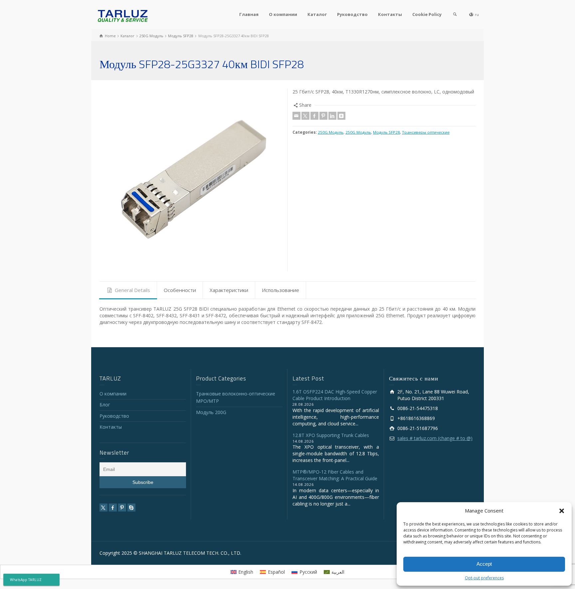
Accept (484, 564)
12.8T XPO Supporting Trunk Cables (330, 435)
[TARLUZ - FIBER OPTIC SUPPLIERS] (123, 15)
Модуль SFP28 (386, 132)
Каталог (317, 14)
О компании (283, 14)
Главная (249, 14)
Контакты (390, 14)
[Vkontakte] (341, 116)
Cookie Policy (427, 14)
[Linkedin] (332, 116)
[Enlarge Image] (191, 179)
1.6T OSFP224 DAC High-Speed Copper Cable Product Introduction (334, 394)
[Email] (296, 116)
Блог (104, 404)
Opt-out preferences (484, 578)
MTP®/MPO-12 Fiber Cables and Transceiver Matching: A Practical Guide (334, 475)
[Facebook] (314, 116)
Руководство (352, 14)
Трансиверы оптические (426, 132)
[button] (561, 511)
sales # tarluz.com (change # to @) (435, 438)
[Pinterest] (323, 116)
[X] (305, 116)
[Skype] (131, 508)
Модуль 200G (211, 412)
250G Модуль (330, 132)
